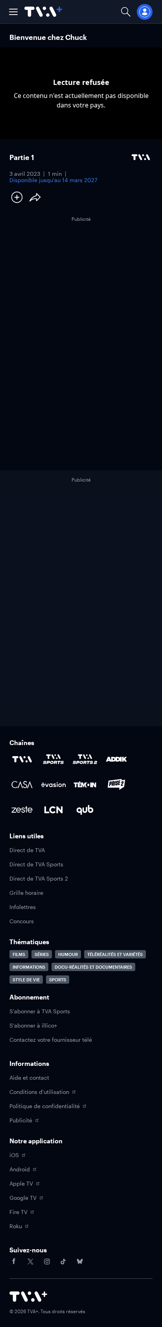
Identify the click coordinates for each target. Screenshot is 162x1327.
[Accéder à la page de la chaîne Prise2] (116, 784)
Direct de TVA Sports (36, 864)
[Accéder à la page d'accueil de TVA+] (28, 1296)
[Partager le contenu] (35, 197)
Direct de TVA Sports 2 (38, 878)
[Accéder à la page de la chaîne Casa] (22, 784)
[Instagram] (46, 1261)
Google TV (23, 1197)
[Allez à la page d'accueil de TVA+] (43, 11)
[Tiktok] (63, 1261)
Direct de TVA (27, 850)
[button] (13, 11)
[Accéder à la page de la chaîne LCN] (53, 810)
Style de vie (26, 979)
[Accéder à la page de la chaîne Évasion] (53, 784)
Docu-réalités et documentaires (93, 966)
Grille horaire (26, 892)
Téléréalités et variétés (115, 954)
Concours (21, 921)
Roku (15, 1226)
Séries (42, 954)
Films (19, 954)
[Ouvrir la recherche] (125, 11)
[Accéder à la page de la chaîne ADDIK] (116, 759)
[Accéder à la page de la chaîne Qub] (85, 810)
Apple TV (21, 1183)
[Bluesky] (79, 1261)
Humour (68, 954)
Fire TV (18, 1211)
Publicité (20, 1120)
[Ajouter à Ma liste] (16, 197)
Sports (57, 979)
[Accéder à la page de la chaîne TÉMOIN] (85, 784)
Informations (29, 966)
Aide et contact (29, 1077)
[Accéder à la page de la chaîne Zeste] (22, 810)
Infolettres (22, 906)
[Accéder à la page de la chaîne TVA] (22, 759)
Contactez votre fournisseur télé (50, 1039)
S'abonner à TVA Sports (39, 1011)
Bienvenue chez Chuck (48, 37)
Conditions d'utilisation (39, 1091)
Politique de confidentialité (44, 1106)
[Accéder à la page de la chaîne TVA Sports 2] (85, 759)
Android (19, 1169)
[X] (30, 1261)
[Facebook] (13, 1261)
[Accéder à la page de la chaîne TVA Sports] (53, 759)
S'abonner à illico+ (33, 1025)
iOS (14, 1155)
